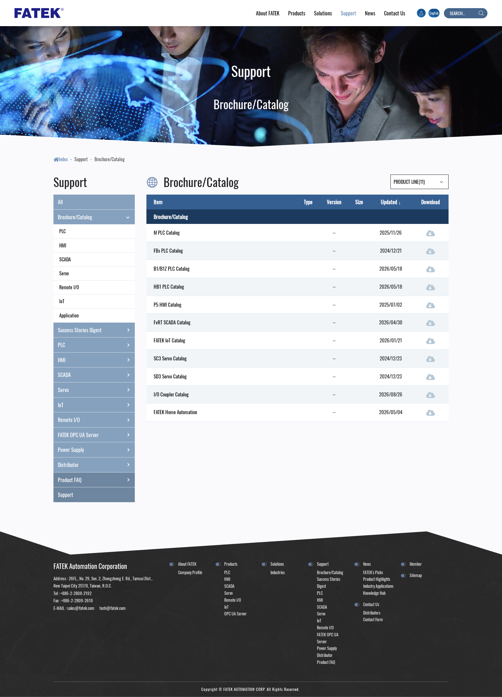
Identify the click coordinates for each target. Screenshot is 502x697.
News (367, 564)
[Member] (421, 13)
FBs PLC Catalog (168, 250)
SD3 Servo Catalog (170, 376)
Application (69, 315)
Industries (277, 572)
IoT (61, 301)
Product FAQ (70, 480)
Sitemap (416, 575)
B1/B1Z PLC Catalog (171, 268)
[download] (430, 232)
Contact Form (373, 619)
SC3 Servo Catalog (170, 358)
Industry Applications (378, 586)
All (60, 202)
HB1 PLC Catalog (169, 286)
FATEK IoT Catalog (169, 340)
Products (230, 564)
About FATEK (187, 564)
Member (416, 564)
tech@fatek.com (112, 608)
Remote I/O (69, 287)
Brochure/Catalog (109, 159)
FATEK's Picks (373, 572)
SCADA (65, 259)
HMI (62, 245)
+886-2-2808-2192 (76, 593)
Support (81, 159)
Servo (64, 273)
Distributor (68, 464)
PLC (62, 231)
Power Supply (71, 449)
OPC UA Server (235, 613)
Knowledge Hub (374, 593)
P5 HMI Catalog (167, 304)
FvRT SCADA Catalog (172, 322)
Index (63, 159)
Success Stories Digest (80, 330)
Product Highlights (376, 579)
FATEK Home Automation (175, 412)
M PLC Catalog (167, 232)
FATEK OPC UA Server (78, 435)
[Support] (348, 13)
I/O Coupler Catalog (171, 394)
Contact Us (371, 604)
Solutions (277, 564)
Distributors (371, 613)
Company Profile (190, 572)
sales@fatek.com (80, 608)
